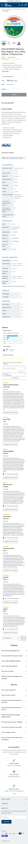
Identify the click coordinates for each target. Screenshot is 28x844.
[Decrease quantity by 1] (8, 89)
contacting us (17, 765)
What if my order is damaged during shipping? (11, 677)
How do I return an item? (8, 695)
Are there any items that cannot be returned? (11, 701)
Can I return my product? (8, 690)
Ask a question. (19, 158)
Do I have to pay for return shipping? (11, 722)
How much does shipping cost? (10, 650)
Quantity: (3, 89)
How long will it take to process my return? (11, 708)
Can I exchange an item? (8, 732)
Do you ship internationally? (9, 666)
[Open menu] (2, 5)
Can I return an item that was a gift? (11, 727)
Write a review (18, 59)
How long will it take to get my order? (12, 656)
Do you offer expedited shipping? (11, 661)
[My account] (22, 5)
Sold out (14, 94)
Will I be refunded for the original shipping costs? (10, 716)
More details (5, 71)
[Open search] (19, 5)
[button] (25, 5)
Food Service (9, 9)
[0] (25, 5)
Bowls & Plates (17, 9)
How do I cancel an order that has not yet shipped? (12, 738)
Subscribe (6, 821)
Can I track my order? (7, 671)
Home (2, 9)
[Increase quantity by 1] (18, 89)
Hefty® (3, 57)
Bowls (23, 9)
